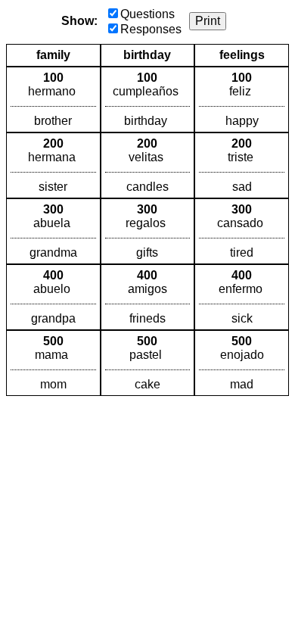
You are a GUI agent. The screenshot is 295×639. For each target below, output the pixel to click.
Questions (147, 14)
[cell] (53, 99)
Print (207, 20)
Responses (151, 29)
